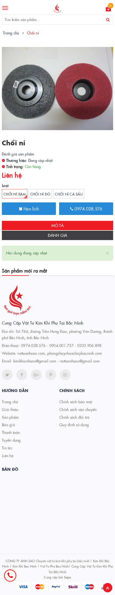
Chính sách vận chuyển (78, 409)
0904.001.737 (61, 345)
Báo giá (8, 424)
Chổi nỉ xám (14, 193)
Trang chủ (10, 401)
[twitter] (7, 374)
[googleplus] (36, 374)
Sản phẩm (10, 417)
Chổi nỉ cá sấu (69, 193)
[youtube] (50, 374)
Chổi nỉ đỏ (40, 193)
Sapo (67, 577)
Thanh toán (11, 432)
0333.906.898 (89, 345)
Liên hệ (7, 455)
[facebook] (21, 374)
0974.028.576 (87, 208)
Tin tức (7, 447)
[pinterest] (65, 374)
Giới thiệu (10, 409)
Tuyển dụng (11, 440)
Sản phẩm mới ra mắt (24, 270)
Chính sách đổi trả (74, 417)
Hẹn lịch (30, 208)
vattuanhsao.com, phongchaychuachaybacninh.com (59, 353)
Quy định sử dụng (74, 424)
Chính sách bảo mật (75, 401)
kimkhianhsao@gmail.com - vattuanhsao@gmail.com (56, 361)
